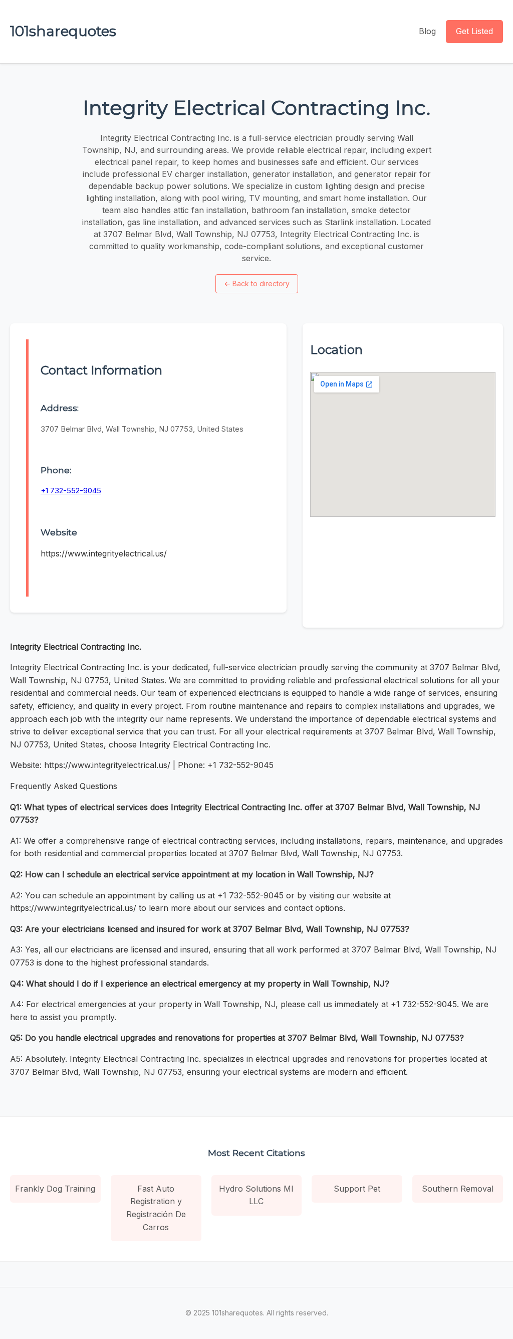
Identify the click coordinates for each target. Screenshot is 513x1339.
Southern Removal (457, 1189)
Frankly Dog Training (55, 1189)
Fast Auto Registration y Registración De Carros (156, 1208)
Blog (427, 31)
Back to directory (257, 283)
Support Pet (357, 1189)
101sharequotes (63, 31)
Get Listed (474, 31)
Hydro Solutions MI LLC (256, 1195)
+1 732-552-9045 (71, 490)
